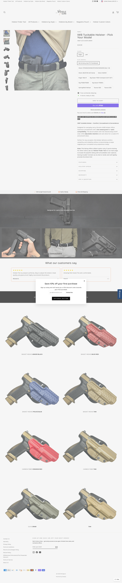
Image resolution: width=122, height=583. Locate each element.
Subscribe (69, 292)
